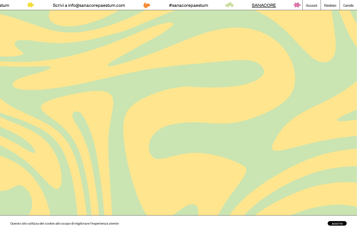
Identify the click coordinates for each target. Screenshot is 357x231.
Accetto (337, 223)
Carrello (348, 5)
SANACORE (242, 5)
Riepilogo (330, 5)
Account (311, 5)
